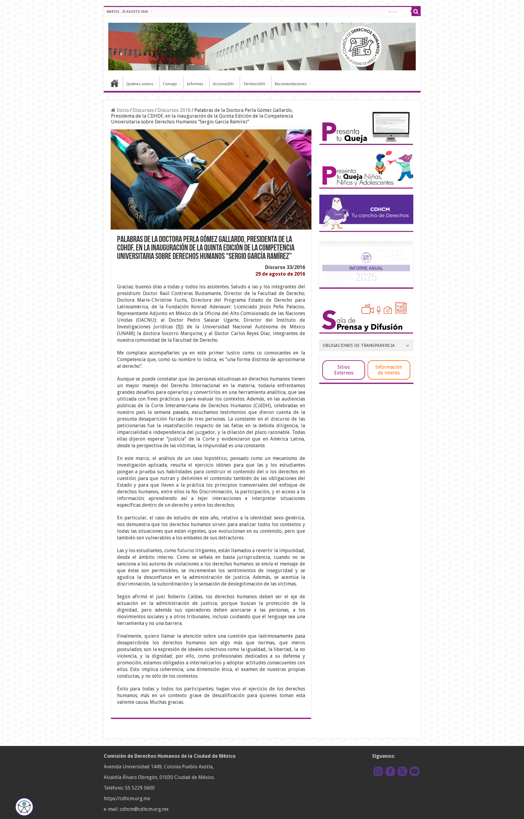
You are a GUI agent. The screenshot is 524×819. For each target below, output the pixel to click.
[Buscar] (416, 11)
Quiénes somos (139, 84)
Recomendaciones (291, 84)
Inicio (115, 83)
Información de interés (388, 370)
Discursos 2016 (174, 110)
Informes (195, 84)
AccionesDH (223, 84)
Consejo (170, 84)
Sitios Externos (343, 370)
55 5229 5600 (140, 788)
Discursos (143, 110)
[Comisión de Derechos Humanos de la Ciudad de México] (262, 45)
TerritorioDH (254, 84)
